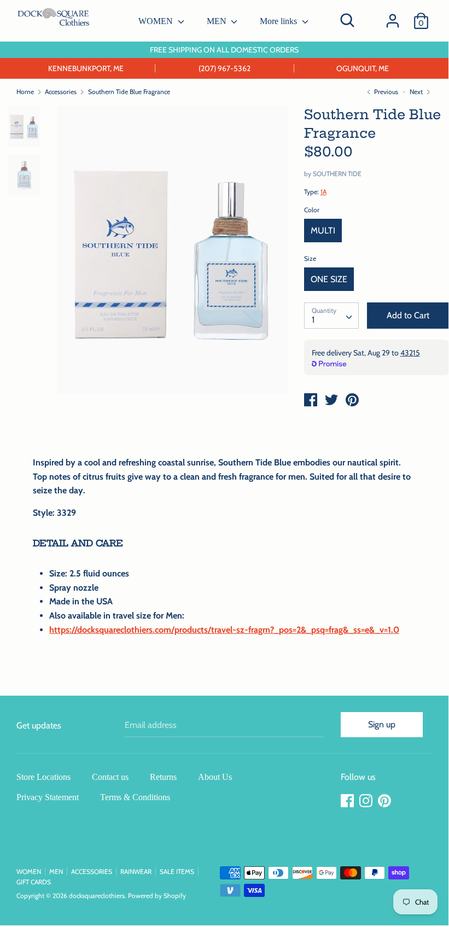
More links (279, 21)
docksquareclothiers (97, 895)
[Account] (393, 16)
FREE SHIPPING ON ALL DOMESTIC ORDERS (224, 50)
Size (310, 258)
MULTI (323, 230)
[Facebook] (348, 800)
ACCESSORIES (91, 871)
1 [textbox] (313, 319)
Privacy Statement (47, 797)
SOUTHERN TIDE (337, 174)
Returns (163, 777)
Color (311, 210)
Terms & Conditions (135, 797)
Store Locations (43, 777)
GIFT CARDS (33, 882)
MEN (218, 21)
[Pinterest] (385, 800)
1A (323, 192)
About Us (215, 777)
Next (417, 92)
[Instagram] (367, 800)
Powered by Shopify (157, 895)
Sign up (381, 724)
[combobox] (331, 315)
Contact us (110, 777)
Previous (385, 92)
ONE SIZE (329, 279)
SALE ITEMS (177, 871)
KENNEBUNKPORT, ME (86, 68)
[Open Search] (347, 20)
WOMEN (156, 21)
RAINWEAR (135, 871)
